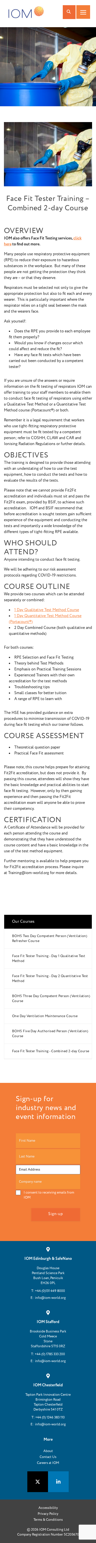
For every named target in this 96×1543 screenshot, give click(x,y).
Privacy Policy (48, 1513)
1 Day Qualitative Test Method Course (46, 610)
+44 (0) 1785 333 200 (50, 1354)
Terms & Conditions (48, 1519)
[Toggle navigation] (83, 12)
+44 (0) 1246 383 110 (50, 1417)
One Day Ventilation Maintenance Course (45, 1016)
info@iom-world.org (50, 1297)
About (48, 1451)
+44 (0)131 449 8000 (50, 1290)
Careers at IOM (48, 1462)
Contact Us (48, 1457)
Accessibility (48, 1507)
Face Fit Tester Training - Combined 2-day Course (50, 1051)
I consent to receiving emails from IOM (49, 1195)
